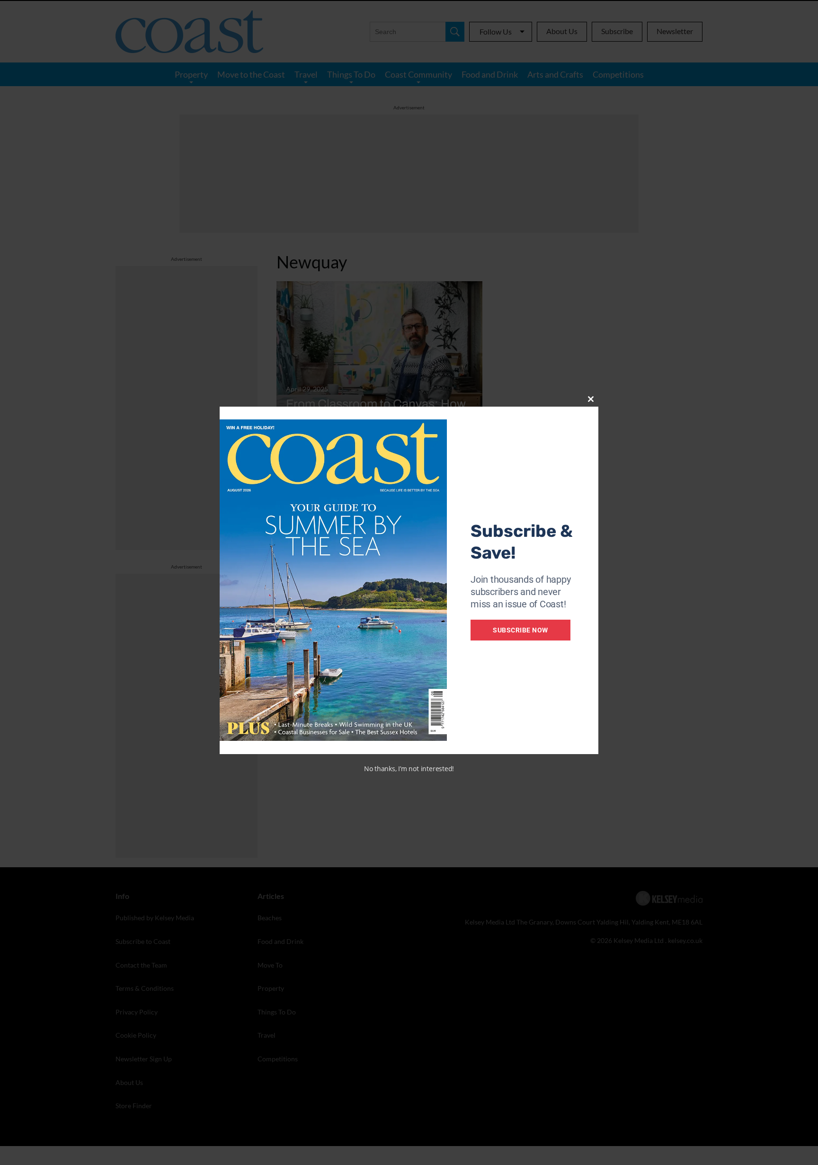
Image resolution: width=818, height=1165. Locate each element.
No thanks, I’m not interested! (409, 768)
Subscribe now (520, 630)
